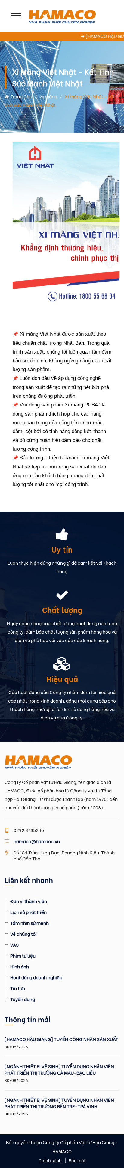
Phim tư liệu (23, 955)
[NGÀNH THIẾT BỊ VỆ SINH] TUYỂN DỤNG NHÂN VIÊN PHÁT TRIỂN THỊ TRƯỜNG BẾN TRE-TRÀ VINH (59, 1103)
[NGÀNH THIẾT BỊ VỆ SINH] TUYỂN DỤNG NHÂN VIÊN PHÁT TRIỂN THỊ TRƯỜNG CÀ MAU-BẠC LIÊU (59, 1069)
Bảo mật (77, 1160)
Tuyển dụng (22, 999)
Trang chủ (20, 96)
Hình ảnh (19, 966)
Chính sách (50, 1160)
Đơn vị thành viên (28, 901)
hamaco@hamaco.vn (37, 841)
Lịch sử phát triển (28, 912)
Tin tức (17, 988)
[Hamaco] (62, 15)
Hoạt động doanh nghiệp (36, 977)
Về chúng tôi (23, 933)
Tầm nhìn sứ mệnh (29, 922)
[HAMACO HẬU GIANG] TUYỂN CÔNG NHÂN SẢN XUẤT (61, 1039)
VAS (14, 944)
